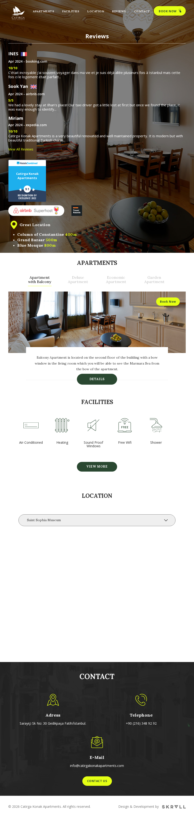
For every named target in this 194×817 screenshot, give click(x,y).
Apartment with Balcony (39, 279)
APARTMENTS (43, 11)
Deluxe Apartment (78, 279)
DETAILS (97, 379)
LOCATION (95, 11)
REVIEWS (119, 11)
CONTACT (142, 11)
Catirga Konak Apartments (27, 176)
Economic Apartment (116, 279)
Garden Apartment (154, 279)
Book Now (168, 302)
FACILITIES (70, 11)
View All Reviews (20, 149)
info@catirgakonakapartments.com (97, 765)
